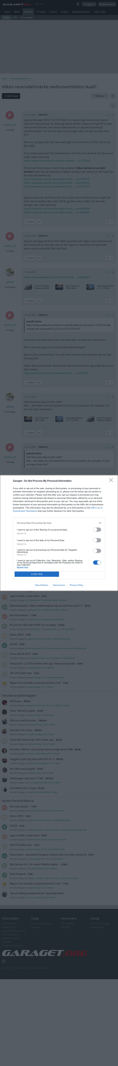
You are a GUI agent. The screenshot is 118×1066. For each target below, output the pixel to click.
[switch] (97, 530)
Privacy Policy (76, 585)
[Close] (112, 481)
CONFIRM (37, 574)
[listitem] (59, 522)
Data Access (59, 585)
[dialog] (59, 533)
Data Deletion (41, 585)
